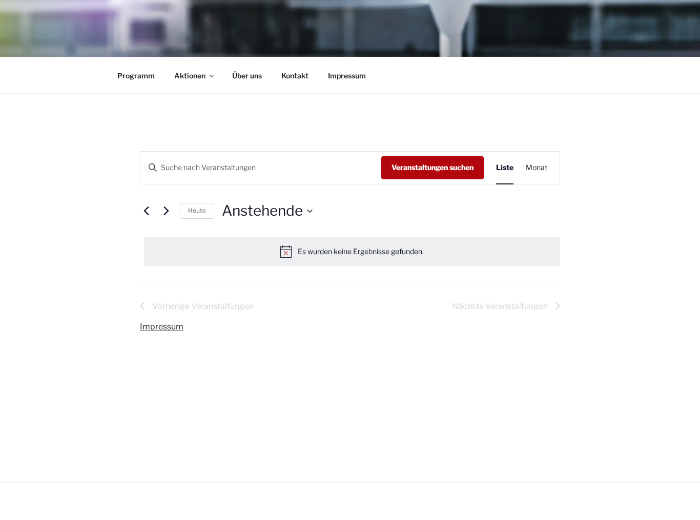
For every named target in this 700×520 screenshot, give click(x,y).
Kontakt (294, 75)
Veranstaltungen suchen (432, 167)
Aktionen (189, 75)
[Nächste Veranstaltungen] (166, 211)
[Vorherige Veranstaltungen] (146, 211)
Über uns (247, 75)
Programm (136, 75)
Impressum (347, 75)
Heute (197, 210)
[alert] (352, 251)
